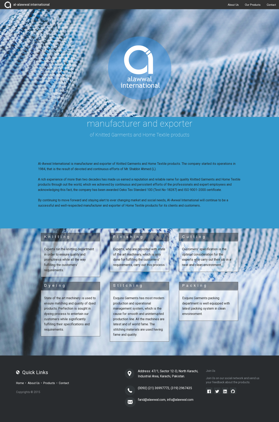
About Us (233, 5)
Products (49, 383)
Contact (271, 5)
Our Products (253, 5)
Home (20, 383)
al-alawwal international (31, 4)
